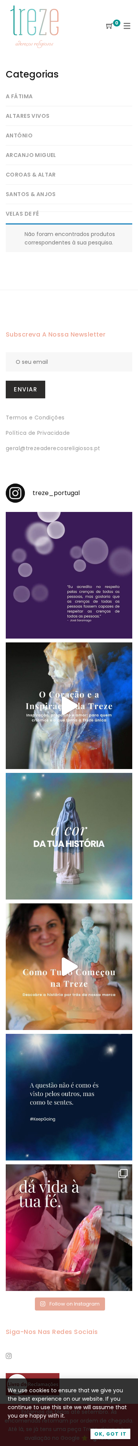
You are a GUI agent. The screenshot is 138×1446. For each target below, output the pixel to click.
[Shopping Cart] (109, 26)
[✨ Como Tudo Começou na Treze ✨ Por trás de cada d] (69, 966)
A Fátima (19, 96)
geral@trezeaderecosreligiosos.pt (53, 448)
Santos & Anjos (31, 194)
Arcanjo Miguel (31, 155)
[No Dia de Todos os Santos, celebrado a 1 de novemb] (69, 1097)
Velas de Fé (22, 214)
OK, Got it (110, 1434)
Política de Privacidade (38, 433)
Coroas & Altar (31, 174)
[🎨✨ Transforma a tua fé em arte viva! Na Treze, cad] (69, 1227)
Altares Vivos (27, 116)
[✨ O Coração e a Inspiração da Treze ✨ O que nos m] (69, 705)
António (19, 135)
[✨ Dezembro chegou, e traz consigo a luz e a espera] (69, 575)
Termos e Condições (35, 417)
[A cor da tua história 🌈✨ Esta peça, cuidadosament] (69, 836)
